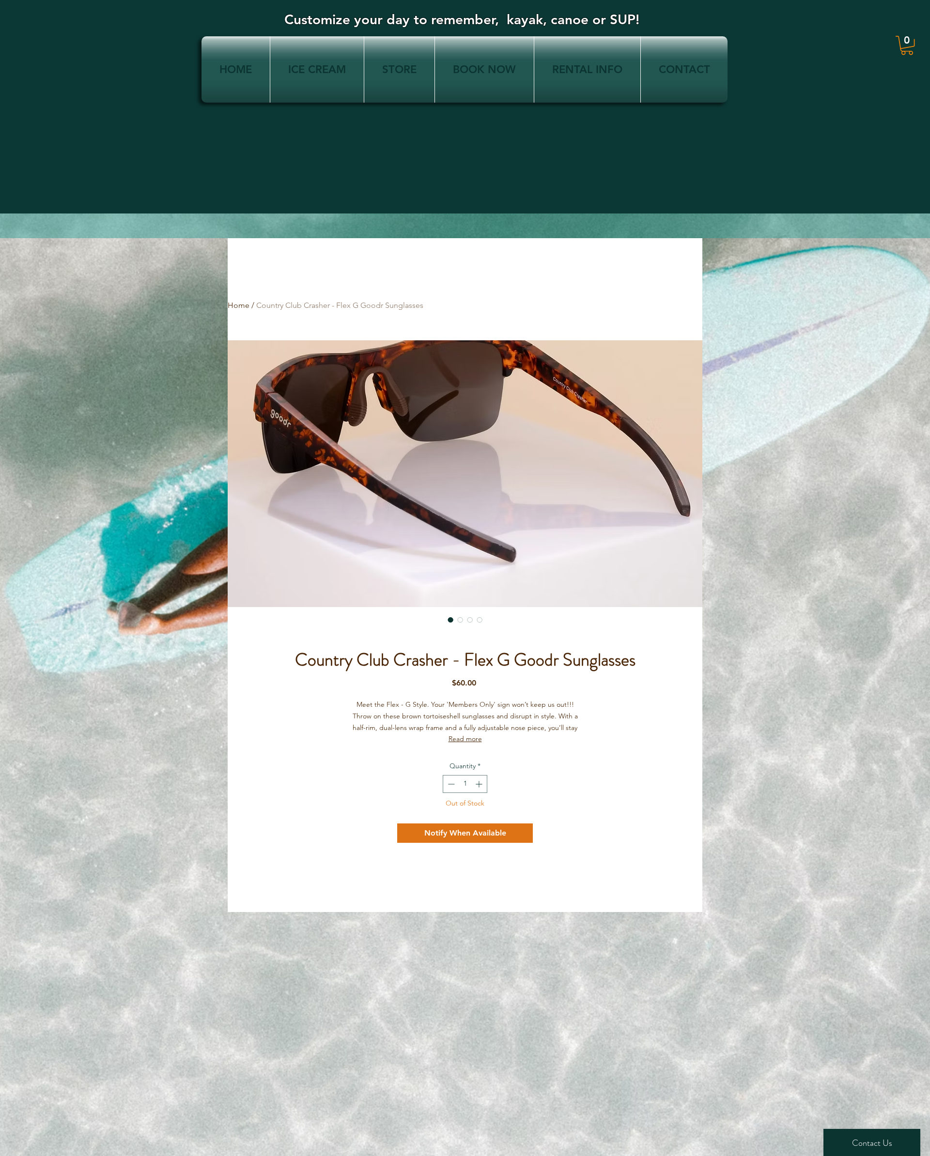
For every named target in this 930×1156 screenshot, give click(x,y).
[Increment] (480, 784)
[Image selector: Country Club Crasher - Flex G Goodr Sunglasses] (450, 619)
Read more (465, 738)
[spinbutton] (465, 784)
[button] (907, 45)
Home (238, 305)
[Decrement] (450, 784)
